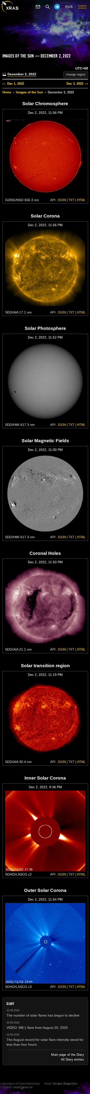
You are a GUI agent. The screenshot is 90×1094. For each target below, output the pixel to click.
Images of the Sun (29, 92)
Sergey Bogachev (65, 1083)
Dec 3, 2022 (74, 83)
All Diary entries (72, 1059)
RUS (69, 7)
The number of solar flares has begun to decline (42, 1015)
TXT (71, 200)
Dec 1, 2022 (15, 83)
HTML (81, 200)
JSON (61, 200)
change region (75, 74)
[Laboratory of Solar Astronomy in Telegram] (57, 7)
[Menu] (82, 7)
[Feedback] (38, 7)
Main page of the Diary (67, 1054)
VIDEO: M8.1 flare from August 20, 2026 (37, 1028)
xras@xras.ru (22, 1087)
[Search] (47, 7)
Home (6, 92)
